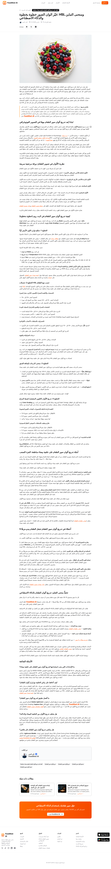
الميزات (43, 2)
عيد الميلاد (59, 841)
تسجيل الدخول (96, 2)
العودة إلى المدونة (26, 10)
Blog (21, 846)
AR (56, 858)
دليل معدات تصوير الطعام (36, 584)
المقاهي (41, 843)
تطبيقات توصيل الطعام (44, 848)
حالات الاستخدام (24, 841)
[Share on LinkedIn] (35, 26)
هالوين (58, 836)
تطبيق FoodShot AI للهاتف (27, 738)
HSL (24, 286)
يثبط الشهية (49, 140)
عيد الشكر (59, 839)
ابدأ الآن (105, 2)
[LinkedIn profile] (36, 754)
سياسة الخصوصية (80, 841)
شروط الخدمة (79, 844)
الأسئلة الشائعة (66, 2)
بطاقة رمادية (54, 238)
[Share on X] (31, 26)
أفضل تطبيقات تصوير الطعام (35, 706)
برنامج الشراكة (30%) (81, 846)
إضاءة (50, 277)
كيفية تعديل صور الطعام (32, 275)
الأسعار (57, 2)
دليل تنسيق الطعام (24, 206)
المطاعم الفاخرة (43, 845)
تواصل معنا (79, 839)
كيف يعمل (50, 2)
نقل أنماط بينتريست (44, 836)
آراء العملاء (23, 844)
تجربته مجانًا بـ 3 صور (81, 640)
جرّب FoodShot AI (54, 814)
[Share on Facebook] (26, 26)
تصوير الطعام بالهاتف (66, 649)
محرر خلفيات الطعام (80, 521)
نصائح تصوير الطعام (37, 206)
